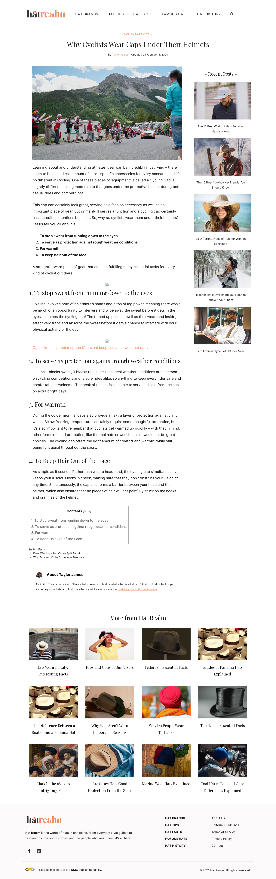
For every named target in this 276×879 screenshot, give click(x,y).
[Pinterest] (38, 851)
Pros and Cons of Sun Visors (110, 667)
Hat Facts (143, 14)
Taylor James (120, 54)
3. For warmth (42, 533)
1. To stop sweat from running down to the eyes (69, 520)
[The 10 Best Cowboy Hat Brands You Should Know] (222, 157)
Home (128, 34)
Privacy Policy (222, 839)
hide (87, 511)
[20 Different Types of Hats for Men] (222, 326)
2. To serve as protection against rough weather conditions (79, 527)
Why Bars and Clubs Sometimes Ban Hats (58, 557)
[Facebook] (29, 851)
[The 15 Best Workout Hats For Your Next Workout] (222, 101)
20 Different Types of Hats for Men (221, 351)
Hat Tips (116, 14)
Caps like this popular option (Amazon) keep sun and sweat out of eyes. (93, 348)
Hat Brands (86, 14)
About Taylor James (65, 574)
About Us (218, 818)
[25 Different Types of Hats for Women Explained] (222, 213)
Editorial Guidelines (225, 825)
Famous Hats (175, 14)
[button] (231, 14)
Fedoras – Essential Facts (166, 667)
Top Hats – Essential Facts (222, 725)
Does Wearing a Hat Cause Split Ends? (56, 553)
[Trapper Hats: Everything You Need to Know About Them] (222, 269)
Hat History (209, 14)
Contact (217, 845)
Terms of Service (224, 832)
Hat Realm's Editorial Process (137, 589)
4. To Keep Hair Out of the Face (56, 539)
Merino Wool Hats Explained (166, 783)
